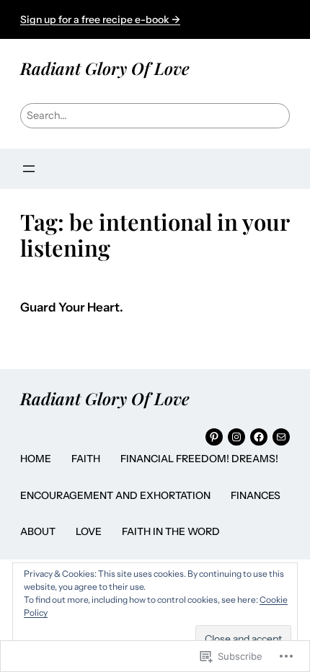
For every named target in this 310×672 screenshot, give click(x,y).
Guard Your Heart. (71, 307)
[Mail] (281, 437)
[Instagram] (236, 437)
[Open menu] (28, 168)
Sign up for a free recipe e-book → (100, 19)
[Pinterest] (214, 437)
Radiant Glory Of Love (105, 68)
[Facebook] (258, 437)
